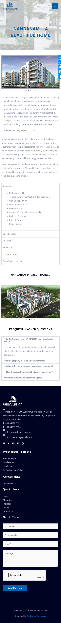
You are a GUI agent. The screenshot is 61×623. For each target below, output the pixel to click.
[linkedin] (13, 443)
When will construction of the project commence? (29, 366)
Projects (7, 504)
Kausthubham (9, 458)
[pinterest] (23, 443)
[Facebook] (4, 443)
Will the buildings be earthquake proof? (24, 377)
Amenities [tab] (8, 186)
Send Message (15, 588)
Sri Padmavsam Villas (13, 470)
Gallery (6, 507)
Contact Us (8, 511)
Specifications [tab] (9, 234)
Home (6, 496)
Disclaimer (8, 483)
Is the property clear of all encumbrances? (26, 360)
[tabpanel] (30, 210)
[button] (4, 72)
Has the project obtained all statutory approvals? (29, 372)
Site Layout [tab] (8, 247)
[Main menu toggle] (55, 6)
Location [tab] (7, 240)
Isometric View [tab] (10, 254)
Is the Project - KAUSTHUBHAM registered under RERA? (28, 340)
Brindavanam (9, 462)
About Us (7, 500)
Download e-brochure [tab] (13, 261)
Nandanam (8, 466)
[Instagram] (18, 443)
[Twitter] (9, 443)
